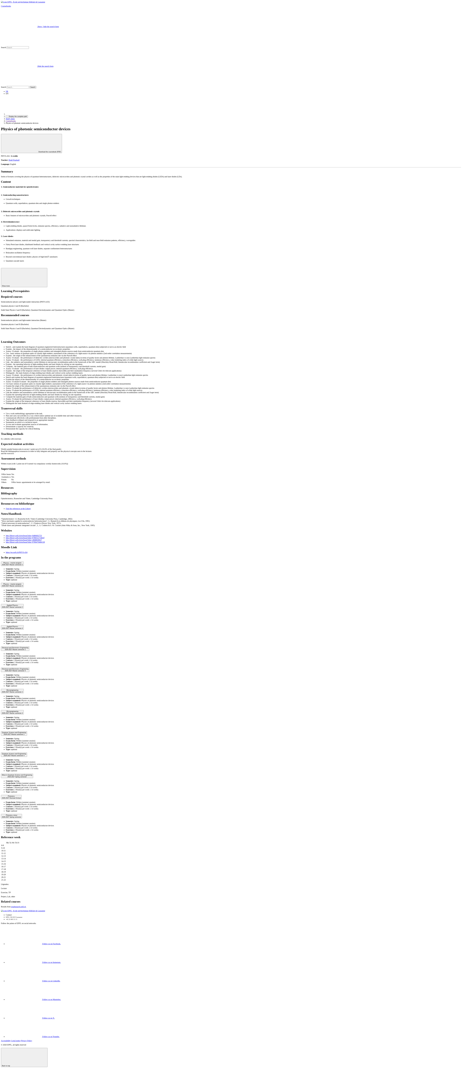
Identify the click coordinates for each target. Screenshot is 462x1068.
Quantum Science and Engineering (14, 733)
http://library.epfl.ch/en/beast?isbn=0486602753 (24, 536)
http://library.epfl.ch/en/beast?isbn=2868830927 (24, 540)
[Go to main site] (24, 114)
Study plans (10, 119)
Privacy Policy (26, 1041)
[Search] (19, 85)
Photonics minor (11, 816)
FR (7, 91)
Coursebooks (6, 6)
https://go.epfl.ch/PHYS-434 (16, 552)
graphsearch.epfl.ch (18, 907)
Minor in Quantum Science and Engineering (17, 776)
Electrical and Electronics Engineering (15, 648)
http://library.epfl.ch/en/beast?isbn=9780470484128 (25, 542)
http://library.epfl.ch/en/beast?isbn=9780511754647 (25, 538)
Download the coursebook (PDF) (49, 152)
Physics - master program (12, 564)
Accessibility (6, 1041)
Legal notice (16, 1041)
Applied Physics (12, 606)
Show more (6, 286)
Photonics (11, 797)
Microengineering (12, 691)
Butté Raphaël (14, 160)
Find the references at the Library (18, 509)
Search (3, 47)
